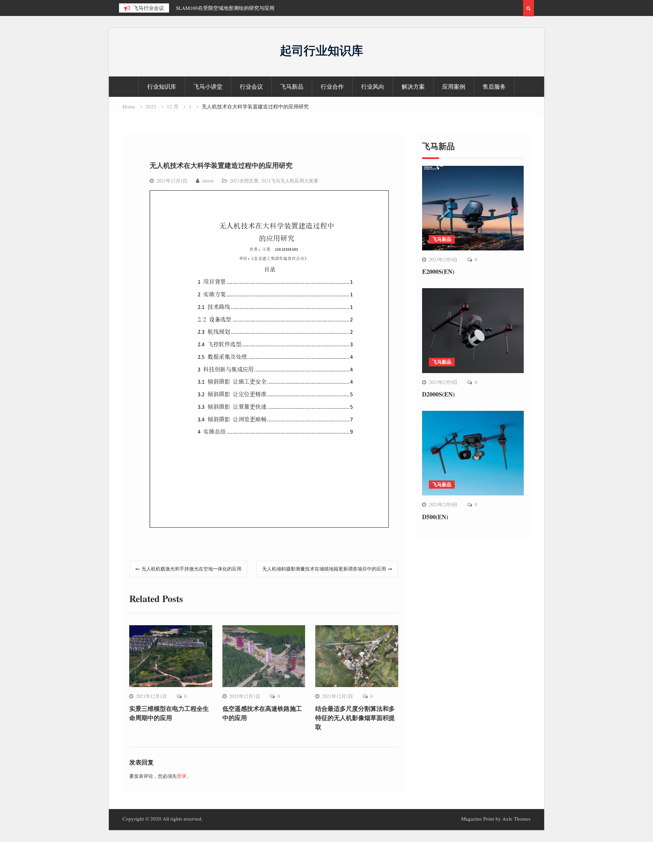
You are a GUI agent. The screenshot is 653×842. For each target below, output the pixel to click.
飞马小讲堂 (208, 86)
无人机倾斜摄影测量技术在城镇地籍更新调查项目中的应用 (324, 568)
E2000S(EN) (438, 271)
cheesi (208, 180)
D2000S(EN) (438, 394)
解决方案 (413, 86)
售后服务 (494, 86)
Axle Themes (516, 818)
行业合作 (332, 86)
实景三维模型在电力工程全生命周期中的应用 (169, 713)
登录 (181, 776)
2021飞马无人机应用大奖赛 (289, 180)
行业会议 (251, 86)
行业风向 (372, 86)
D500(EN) (435, 516)
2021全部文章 (244, 180)
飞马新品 (291, 86)
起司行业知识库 (321, 50)
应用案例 (453, 86)
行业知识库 (161, 86)
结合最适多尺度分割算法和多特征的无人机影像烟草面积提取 (355, 717)
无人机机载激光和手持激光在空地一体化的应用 (191, 568)
